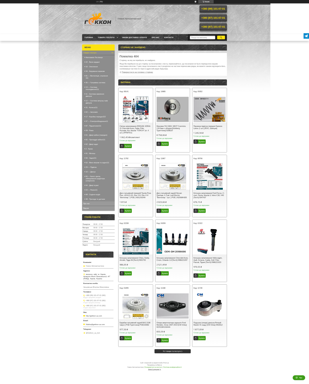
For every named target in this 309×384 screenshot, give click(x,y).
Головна (88, 37)
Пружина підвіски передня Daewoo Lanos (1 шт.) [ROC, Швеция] (207, 127)
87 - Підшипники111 (93, 126)
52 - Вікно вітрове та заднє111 (97, 163)
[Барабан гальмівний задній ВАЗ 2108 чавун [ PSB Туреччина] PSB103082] (136, 306)
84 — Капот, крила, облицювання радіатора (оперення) (95, 178)
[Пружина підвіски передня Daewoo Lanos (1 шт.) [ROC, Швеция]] (209, 109)
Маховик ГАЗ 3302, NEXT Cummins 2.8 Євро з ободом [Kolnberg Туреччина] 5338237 (171, 128)
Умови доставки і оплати (134, 37)
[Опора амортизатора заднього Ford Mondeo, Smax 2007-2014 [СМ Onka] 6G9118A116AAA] (173, 306)
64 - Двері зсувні (92, 185)
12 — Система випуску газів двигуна (97, 102)
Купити (128, 146)
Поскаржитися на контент (153, 367)
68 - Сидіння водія (93, 194)
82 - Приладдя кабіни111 (95, 140)
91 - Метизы (90, 153)
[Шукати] (221, 37)
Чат (300, 378)
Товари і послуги (106, 37)
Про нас (155, 37)
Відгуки (86, 208)
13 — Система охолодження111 (92, 88)
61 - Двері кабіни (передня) (96, 135)
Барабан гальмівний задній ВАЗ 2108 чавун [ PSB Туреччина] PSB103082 (135, 324)
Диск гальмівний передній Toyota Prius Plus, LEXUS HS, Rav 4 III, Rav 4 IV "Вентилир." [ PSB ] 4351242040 (135, 195)
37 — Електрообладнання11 (97, 121)
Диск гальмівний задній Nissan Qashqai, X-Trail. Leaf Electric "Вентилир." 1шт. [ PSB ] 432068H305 (172, 195)
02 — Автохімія (92, 112)
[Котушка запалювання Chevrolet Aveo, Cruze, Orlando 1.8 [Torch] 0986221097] (173, 241)
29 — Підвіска (91, 167)
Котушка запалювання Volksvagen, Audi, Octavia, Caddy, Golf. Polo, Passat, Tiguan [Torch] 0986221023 (207, 260)
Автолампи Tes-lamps (94, 57)
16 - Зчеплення (92, 67)
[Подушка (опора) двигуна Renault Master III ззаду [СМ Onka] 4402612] (209, 306)
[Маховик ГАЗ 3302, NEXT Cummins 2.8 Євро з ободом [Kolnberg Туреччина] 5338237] (173, 109)
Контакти (168, 37)
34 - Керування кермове (95, 71)
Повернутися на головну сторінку (137, 72)
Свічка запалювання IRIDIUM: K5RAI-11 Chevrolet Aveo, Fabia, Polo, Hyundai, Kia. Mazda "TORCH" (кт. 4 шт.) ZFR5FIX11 (135, 129)
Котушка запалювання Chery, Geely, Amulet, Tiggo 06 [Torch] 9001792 (134, 259)
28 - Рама (89, 130)
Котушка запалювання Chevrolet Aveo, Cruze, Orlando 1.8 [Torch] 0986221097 (172, 259)
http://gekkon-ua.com (94, 316)
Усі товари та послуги (172, 351)
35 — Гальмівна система (95, 83)
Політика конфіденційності (172, 367)
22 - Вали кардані (93, 62)
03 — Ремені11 (92, 190)
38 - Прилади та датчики (95, 199)
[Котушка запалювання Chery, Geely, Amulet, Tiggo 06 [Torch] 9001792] (136, 241)
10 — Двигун (91, 172)
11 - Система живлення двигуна (95, 95)
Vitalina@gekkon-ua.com (95, 324)
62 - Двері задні (92, 144)
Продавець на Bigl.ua (154, 365)
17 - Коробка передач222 (96, 117)
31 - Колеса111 (92, 107)
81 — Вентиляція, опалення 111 (97, 77)
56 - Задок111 (91, 158)
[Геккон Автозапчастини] (97, 18)
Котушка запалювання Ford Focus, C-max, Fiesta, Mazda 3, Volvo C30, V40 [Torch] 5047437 (209, 195)
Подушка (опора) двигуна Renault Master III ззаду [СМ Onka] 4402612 (208, 324)
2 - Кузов (89, 149)
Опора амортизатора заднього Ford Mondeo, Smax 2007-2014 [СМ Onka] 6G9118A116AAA (172, 325)
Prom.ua (166, 363)
